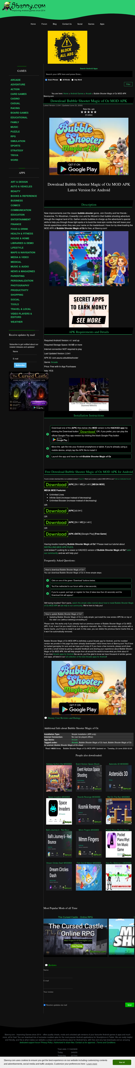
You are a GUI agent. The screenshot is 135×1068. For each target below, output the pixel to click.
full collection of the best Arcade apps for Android (86, 656)
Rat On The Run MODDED (118, 796)
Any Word (78, 79)
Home (33, 24)
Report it (81, 479)
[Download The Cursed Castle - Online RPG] (75, 936)
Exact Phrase (53, 79)
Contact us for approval (85, 1042)
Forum (44, 24)
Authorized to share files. (64, 1042)
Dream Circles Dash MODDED (59, 862)
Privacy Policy (47, 1042)
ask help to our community (71, 605)
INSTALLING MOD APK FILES (58, 547)
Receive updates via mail (56, 1004)
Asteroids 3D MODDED (118, 763)
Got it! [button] (122, 1062)
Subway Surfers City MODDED (59, 763)
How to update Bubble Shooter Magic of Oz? (63, 614)
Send (130, 1005)
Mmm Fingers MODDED (89, 829)
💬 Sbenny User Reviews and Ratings (62, 717)
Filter (128, 84)
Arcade (54, 362)
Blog (55, 24)
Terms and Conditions (106, 1042)
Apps (102, 24)
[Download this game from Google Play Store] (56, 533)
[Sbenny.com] (23, 5)
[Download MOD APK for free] (56, 484)
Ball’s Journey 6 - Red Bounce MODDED (59, 829)
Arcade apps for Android (63, 654)
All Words (66, 79)
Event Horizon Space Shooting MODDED (89, 763)
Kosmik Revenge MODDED (88, 796)
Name (46, 970)
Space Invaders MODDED (59, 796)
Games (91, 24)
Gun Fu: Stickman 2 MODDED (118, 862)
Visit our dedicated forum (122, 479)
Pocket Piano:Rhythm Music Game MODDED (119, 829)
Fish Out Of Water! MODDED (89, 862)
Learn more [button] (91, 1064)
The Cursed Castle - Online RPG (75, 917)
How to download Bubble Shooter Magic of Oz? (65, 569)
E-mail (46, 980)
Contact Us (67, 24)
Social (79, 24)
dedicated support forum (30, 1042)
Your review (48, 992)
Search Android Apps (89, 69)
